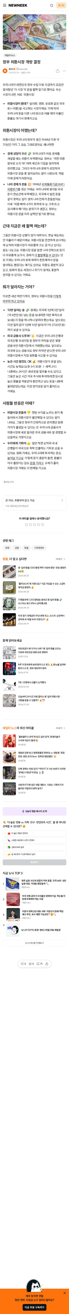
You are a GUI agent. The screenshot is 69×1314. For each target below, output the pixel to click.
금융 (17, 547)
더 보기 (59, 559)
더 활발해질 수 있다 (45, 255)
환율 (26, 547)
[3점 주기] (34, 525)
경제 (7, 547)
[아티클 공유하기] (58, 71)
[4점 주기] (39, 525)
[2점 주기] (30, 525)
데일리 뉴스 (10, 55)
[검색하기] (52, 5)
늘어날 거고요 (15, 458)
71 (41, 963)
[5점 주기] (43, 525)
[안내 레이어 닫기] (64, 1293)
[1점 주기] (26, 525)
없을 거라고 (37, 463)
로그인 (61, 5)
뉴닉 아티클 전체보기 (34, 943)
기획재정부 (39, 547)
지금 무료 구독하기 (34, 1307)
